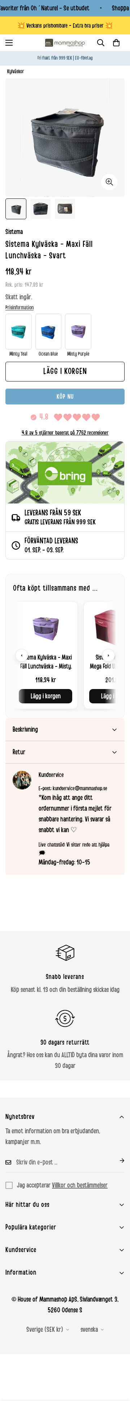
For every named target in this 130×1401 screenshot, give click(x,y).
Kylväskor (15, 71)
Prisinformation (19, 307)
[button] (116, 42)
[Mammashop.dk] (65, 42)
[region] (65, 655)
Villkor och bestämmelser (80, 1185)
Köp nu (65, 396)
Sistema (14, 231)
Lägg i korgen (46, 696)
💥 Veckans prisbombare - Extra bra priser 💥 (65, 26)
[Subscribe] (116, 1160)
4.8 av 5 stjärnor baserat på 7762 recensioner (65, 433)
